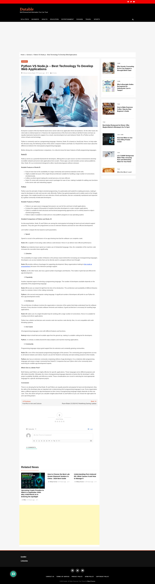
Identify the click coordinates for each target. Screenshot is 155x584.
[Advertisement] (77, 35)
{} (56, 440)
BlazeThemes (91, 581)
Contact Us (50, 576)
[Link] (54, 441)
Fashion (79, 19)
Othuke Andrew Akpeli (29, 73)
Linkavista (24, 561)
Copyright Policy (102, 576)
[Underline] (39, 441)
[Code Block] (51, 441)
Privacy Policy (77, 576)
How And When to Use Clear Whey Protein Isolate (124, 122)
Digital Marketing (111, 169)
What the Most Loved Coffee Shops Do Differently (124, 156)
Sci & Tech (25, 19)
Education (54, 19)
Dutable (27, 9)
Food (104, 104)
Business (35, 19)
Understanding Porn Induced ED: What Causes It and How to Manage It (85, 476)
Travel (88, 19)
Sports (97, 19)
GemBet (23, 557)
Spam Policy (89, 576)
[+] (59, 440)
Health (44, 19)
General (24, 61)
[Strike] (41, 441)
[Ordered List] (44, 441)
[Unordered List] (46, 441)
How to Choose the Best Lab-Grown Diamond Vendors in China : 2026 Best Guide (59, 476)
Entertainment (67, 19)
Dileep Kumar (53, 481)
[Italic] (36, 441)
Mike (24, 500)
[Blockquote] (49, 441)
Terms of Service (62, 576)
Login (91, 429)
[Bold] (34, 441)
